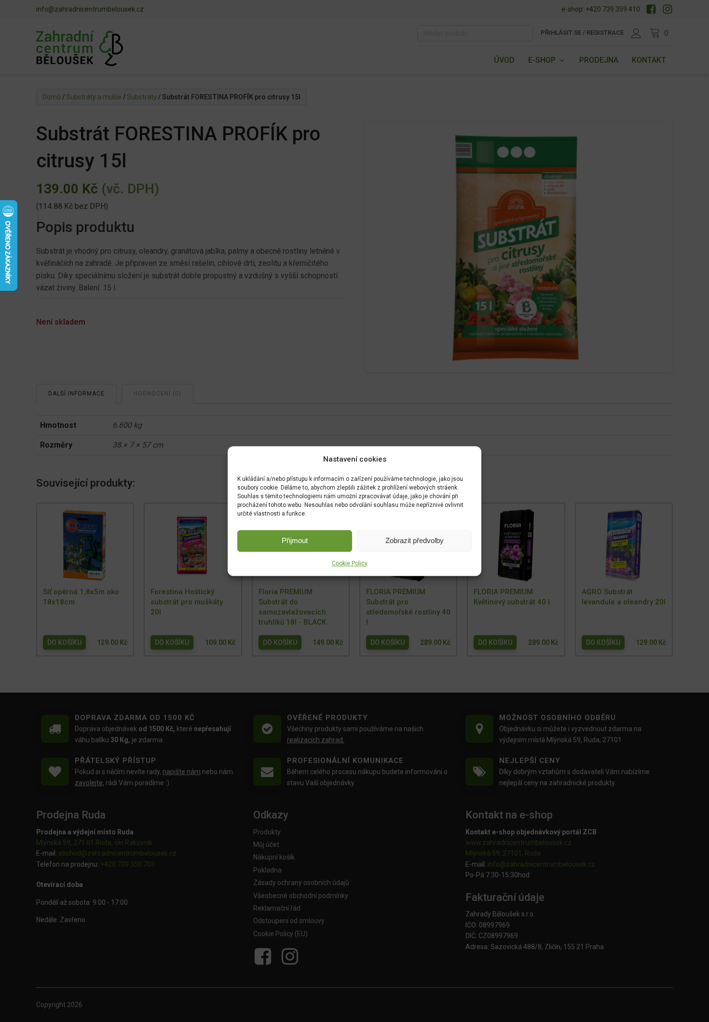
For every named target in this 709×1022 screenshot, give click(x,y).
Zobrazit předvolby (414, 540)
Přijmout (295, 540)
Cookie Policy (350, 563)
